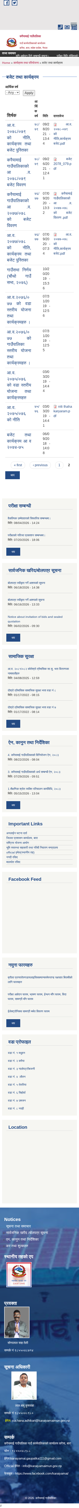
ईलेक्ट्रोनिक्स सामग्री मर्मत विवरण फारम (29, 1011)
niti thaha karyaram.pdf (63, 411)
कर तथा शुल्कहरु (17, 1246)
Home (6, 62)
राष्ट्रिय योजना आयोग (17, 842)
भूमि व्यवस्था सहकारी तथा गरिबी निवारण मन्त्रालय (32, 847)
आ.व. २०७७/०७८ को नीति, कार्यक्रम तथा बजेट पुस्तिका (19, 248)
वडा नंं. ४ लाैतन (16, 1076)
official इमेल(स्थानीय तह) (20, 852)
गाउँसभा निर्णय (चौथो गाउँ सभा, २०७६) (19, 276)
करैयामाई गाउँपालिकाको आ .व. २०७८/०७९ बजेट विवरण (19, 172)
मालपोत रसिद (13, 862)
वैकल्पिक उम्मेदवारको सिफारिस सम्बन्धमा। (29, 518)
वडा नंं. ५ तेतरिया (17, 1084)
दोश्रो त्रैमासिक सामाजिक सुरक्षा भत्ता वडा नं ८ (32, 690)
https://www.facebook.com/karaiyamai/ (41, 1473)
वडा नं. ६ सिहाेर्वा (16, 1092)
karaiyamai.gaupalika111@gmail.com (36, 1458)
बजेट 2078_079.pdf (63, 163)
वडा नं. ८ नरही (16, 1108)
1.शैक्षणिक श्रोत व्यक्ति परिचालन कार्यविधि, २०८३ (34, 788)
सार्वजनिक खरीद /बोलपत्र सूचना (27, 1233)
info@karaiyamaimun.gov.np (42, 1466)
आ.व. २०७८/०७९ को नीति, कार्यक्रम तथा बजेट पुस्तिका (19, 137)
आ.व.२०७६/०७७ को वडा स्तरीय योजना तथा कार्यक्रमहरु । (19, 309)
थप (13, 475)
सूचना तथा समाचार (18, 1226)
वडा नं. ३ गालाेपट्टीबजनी (21, 1068)
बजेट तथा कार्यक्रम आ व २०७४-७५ (19, 440)
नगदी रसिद (12, 857)
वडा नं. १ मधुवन (16, 1053)
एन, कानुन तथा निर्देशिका (22, 1239)
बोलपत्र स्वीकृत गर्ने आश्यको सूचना (26, 599)
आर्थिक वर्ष (11, 87)
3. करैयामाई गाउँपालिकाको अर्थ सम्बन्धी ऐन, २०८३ (34, 772)
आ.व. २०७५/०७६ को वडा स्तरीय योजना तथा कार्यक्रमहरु (19, 385)
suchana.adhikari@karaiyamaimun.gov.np (41, 1420)
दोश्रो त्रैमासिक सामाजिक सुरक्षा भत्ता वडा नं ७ (32, 707)
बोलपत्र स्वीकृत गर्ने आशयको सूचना (26, 583)
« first (18, 465)
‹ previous (40, 465)
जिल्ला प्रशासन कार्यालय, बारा (22, 838)
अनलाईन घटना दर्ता (17, 833)
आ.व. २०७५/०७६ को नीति (16, 413)
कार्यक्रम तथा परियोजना (26, 62)
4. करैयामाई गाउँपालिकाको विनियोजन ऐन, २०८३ (33, 755)
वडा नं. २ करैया (16, 1060)
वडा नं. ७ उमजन (17, 1100)
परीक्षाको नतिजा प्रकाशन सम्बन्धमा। (27, 535)
